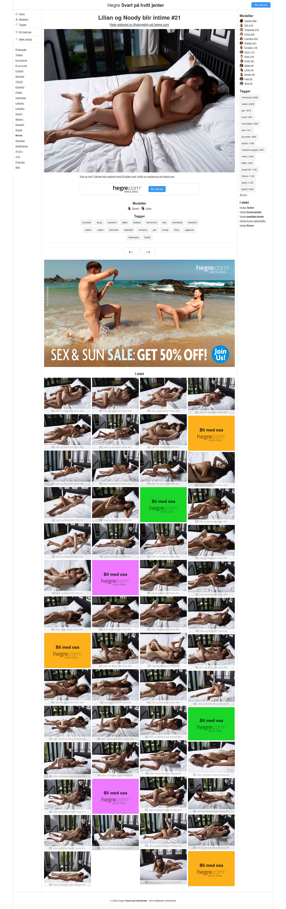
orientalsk (177, 222)
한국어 (19, 151)
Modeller (23, 19)
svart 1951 (247, 117)
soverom (112, 222)
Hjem (22, 14)
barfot (147, 237)
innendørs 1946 (250, 123)
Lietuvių (19, 103)
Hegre (135, 4)
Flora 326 (249, 34)
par (154, 230)
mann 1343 (248, 156)
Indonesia (20, 98)
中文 (17, 157)
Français (20, 162)
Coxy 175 (249, 52)
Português (20, 49)
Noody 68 (249, 74)
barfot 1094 (248, 189)
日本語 (19, 81)
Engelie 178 (250, 47)
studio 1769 (248, 143)
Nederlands (21, 146)
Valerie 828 (250, 20)
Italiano (19, 119)
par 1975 (246, 110)
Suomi (18, 114)
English (19, 71)
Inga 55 (248, 79)
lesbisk (137, 222)
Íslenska (19, 76)
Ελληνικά (21, 65)
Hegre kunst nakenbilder (253, 221)
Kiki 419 (248, 25)
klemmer (113, 230)
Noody (135, 208)
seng (99, 222)
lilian (176, 230)
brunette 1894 (249, 136)
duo (165, 222)
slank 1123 (247, 182)
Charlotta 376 (251, 29)
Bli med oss (261, 5)
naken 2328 (248, 104)
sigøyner (189, 230)
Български (21, 60)
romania (143, 230)
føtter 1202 (247, 163)
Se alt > (244, 194)
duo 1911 (247, 130)
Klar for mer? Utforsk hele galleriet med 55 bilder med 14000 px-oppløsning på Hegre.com (127, 176)
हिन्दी (17, 167)
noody (165, 230)
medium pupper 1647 (253, 150)
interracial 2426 (250, 97)
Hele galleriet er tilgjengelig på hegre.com (139, 24)
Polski (18, 92)
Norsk (18, 135)
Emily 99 (249, 61)
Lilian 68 (249, 70)
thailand (192, 222)
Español (19, 87)
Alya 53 (248, 83)
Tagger (22, 24)
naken (88, 230)
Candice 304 (251, 38)
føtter (125, 222)
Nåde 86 (249, 65)
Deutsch (19, 124)
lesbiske (128, 230)
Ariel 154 (249, 56)
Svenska (20, 140)
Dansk (18, 130)
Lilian (148, 208)
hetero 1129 (248, 176)
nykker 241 (250, 43)
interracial (133, 237)
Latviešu (19, 108)
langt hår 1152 (249, 169)
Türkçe (19, 55)
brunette (86, 222)
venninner (151, 222)
